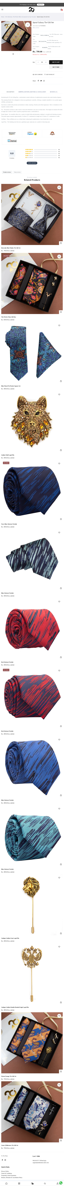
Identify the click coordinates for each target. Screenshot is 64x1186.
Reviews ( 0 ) (53, 92)
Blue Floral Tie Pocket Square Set (10, 386)
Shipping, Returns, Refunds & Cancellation (32, 92)
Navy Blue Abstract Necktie (9, 524)
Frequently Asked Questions (8, 1175)
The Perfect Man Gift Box (8, 317)
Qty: (34, 62)
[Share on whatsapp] (44, 81)
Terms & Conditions (6, 1173)
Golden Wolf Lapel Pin (7, 455)
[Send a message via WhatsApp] (61, 1183)
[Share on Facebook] (38, 81)
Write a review (36, 27)
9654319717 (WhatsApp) (39, 1160)
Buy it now (56, 67)
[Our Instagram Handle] (5, 1160)
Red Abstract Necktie (7, 662)
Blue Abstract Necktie (7, 593)
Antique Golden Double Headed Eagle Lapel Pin (15, 1007)
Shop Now (40, 4)
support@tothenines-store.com (41, 1162)
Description (10, 92)
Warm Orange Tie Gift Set (8, 1076)
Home (2, 16)
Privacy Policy (5, 1171)
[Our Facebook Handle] (2, 1160)
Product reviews (7, 172)
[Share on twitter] (41, 81)
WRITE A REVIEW (32, 163)
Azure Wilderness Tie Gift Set (9, 1145)
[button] (48, 26)
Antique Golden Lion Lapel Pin (10, 938)
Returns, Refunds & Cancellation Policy (11, 1177)
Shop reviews (17, 172)
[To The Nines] (31, 10)
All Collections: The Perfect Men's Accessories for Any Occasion (20, 16)
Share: (34, 81)
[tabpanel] (16, 36)
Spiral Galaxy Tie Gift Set (43, 22)
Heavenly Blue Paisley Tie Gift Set (10, 248)
